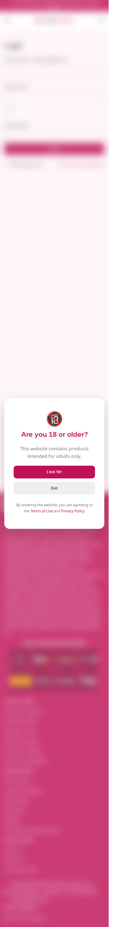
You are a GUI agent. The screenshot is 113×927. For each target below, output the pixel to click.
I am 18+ (54, 471)
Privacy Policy (72, 510)
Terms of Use (41, 510)
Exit (54, 488)
